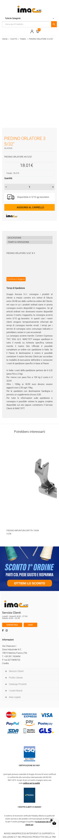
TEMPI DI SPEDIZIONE (18, 242)
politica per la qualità (31, 783)
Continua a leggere (16, 279)
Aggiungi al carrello (30, 207)
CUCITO (13, 39)
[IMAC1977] (25, 216)
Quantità (8, 178)
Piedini (23, 39)
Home (4, 39)
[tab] (29, 238)
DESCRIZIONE (14, 237)
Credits (5, 663)
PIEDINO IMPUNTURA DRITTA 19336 (22, 530)
